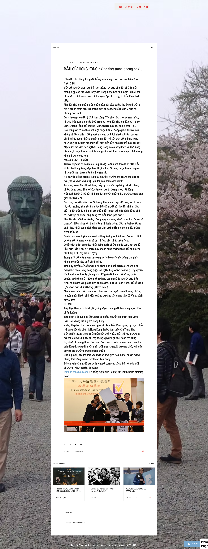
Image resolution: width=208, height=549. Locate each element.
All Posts (56, 47)
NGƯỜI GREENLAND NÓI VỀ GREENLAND (136, 490)
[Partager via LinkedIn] (76, 445)
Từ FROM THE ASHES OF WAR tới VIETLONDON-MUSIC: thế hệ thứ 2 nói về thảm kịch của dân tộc (68, 490)
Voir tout (152, 463)
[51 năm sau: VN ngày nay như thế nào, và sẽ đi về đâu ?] (104, 476)
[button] (152, 47)
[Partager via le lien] (81, 445)
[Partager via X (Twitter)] (70, 445)
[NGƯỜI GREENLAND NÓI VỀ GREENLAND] (139, 476)
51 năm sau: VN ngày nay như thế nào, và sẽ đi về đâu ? (103, 490)
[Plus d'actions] (142, 62)
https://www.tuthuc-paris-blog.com (94, 545)
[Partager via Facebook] (65, 445)
